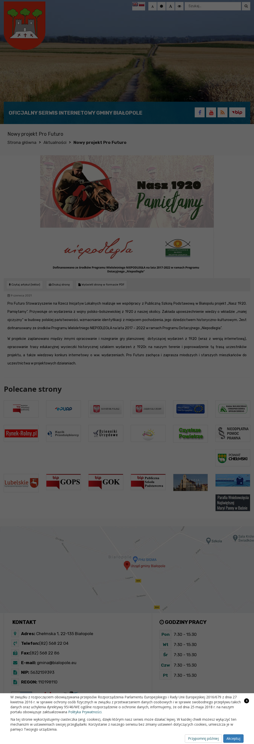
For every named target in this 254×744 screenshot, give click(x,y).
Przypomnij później (203, 738)
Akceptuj (233, 738)
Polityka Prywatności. (85, 712)
